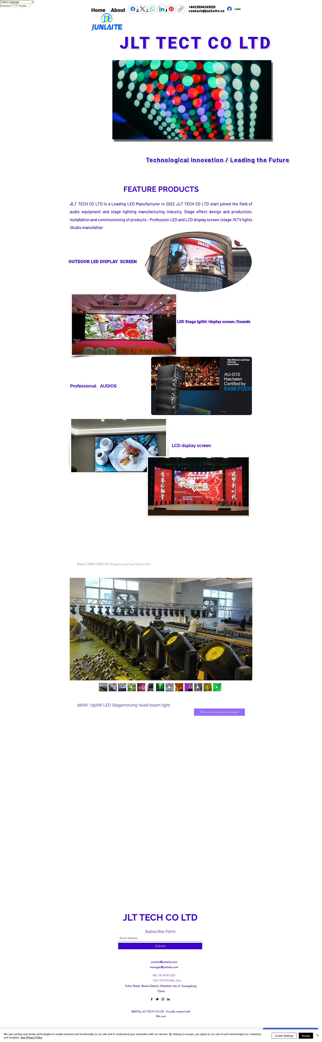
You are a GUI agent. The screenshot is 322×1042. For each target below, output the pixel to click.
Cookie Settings (284, 1036)
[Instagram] (163, 999)
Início (80, 564)
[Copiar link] (180, 9)
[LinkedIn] (161, 9)
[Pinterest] (171, 9)
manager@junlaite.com (164, 967)
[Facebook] (133, 9)
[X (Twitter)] (142, 9)
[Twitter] (157, 999)
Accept (306, 1036)
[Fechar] (317, 1035)
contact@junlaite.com (164, 962)
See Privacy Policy (31, 1037)
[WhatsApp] (152, 9)
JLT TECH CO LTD (161, 917)
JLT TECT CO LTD (199, 43)
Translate (22, 6)
